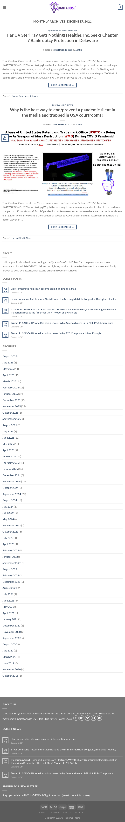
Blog (65, 812)
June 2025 (8, 437)
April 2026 (8, 374)
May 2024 (8, 519)
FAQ (84, 812)
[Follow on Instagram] (81, 718)
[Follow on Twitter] (87, 718)
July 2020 (7, 650)
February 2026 (10, 387)
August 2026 (9, 356)
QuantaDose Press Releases (62, 30)
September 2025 (11, 418)
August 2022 (9, 569)
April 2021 (8, 612)
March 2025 (9, 456)
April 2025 (8, 450)
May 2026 (8, 368)
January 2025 (10, 468)
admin (79, 50)
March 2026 (9, 381)
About (42, 812)
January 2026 (10, 393)
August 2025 (9, 425)
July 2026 (7, 362)
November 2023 (11, 525)
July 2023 (7, 537)
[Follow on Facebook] (76, 718)
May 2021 (8, 606)
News (70, 105)
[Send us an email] (93, 718)
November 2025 (11, 406)
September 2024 (11, 494)
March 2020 (9, 656)
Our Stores (54, 812)
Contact (75, 812)
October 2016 (10, 675)
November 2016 (11, 669)
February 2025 (10, 462)
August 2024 (9, 500)
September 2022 (11, 562)
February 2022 (10, 575)
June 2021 (8, 600)
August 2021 (9, 587)
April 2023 (8, 544)
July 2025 (7, 431)
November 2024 (11, 481)
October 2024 (10, 487)
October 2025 (10, 412)
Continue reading (62, 85)
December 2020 (11, 625)
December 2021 (11, 581)
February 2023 (10, 550)
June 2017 (8, 663)
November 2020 (11, 631)
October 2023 (10, 531)
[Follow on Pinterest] (99, 718)
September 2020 (11, 637)
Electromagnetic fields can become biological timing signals (43, 288)
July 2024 (7, 506)
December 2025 (11, 400)
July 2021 (7, 594)
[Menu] (4, 7)
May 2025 (8, 443)
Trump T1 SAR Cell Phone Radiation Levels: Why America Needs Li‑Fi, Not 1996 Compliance (62, 322)
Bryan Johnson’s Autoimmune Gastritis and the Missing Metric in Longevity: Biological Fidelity (63, 299)
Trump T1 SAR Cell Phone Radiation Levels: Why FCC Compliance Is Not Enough (56, 333)
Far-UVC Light (59, 105)
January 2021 (10, 619)
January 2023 (10, 556)
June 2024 (8, 512)
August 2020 (9, 644)
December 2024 (11, 475)
